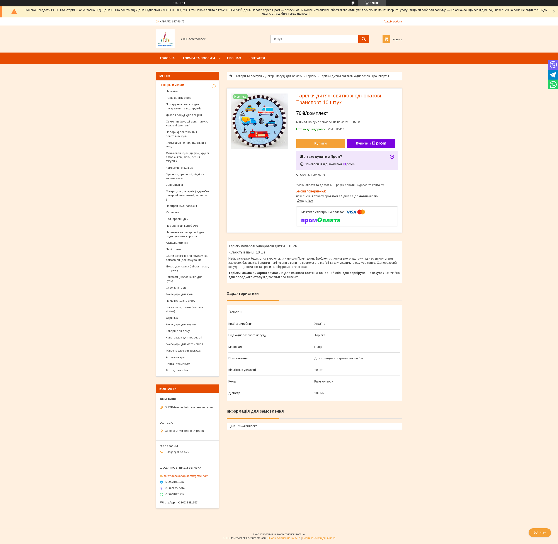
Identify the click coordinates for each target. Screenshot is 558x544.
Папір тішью (174, 249)
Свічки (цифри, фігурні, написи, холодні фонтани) (187, 123)
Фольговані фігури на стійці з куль (186, 144)
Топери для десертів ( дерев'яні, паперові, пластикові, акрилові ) (188, 195)
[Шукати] (363, 39)
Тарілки (311, 76)
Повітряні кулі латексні (181, 205)
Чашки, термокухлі (178, 364)
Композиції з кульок (179, 167)
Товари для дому (178, 331)
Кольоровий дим (177, 219)
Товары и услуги (172, 85)
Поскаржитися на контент (284, 538)
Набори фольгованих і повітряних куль (181, 134)
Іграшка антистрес (178, 97)
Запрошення (174, 184)
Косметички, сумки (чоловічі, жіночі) (185, 309)
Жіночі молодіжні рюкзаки (183, 350)
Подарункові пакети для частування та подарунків (183, 106)
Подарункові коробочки (182, 225)
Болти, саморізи (177, 370)
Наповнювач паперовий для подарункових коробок (185, 234)
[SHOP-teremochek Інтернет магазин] (165, 47)
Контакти (257, 58)
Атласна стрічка (177, 242)
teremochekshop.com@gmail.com (186, 475)
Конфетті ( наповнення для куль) (184, 278)
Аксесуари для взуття (181, 324)
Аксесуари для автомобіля (184, 344)
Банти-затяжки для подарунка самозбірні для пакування (187, 257)
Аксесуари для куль (179, 294)
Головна (167, 58)
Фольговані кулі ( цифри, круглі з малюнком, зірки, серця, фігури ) (187, 157)
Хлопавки (172, 212)
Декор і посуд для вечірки (284, 76)
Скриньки (172, 318)
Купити (320, 143)
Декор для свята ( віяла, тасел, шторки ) (187, 268)
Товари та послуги (198, 58)
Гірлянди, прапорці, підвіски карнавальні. (185, 176)
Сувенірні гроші (176, 287)
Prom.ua (299, 534)
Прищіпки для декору (180, 300)
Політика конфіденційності (318, 538)
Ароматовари (175, 357)
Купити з (363, 143)
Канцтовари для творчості (184, 337)
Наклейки (172, 91)
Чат (543, 532)
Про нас (234, 58)
